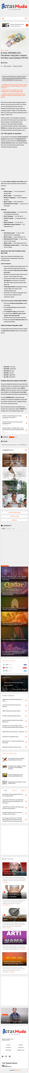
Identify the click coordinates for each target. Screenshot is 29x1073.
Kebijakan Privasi (20, 1050)
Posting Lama (14, 516)
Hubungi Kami (8, 1050)
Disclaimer (21, 1045)
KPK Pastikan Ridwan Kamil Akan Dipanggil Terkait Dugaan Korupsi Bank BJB (14, 476)
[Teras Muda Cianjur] (14, 11)
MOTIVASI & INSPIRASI (9, 753)
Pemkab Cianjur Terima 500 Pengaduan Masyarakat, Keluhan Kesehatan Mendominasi (17, 24)
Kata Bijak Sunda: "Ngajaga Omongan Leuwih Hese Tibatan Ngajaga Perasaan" (17, 767)
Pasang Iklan (8, 1047)
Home (2, 50)
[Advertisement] (14, 14)
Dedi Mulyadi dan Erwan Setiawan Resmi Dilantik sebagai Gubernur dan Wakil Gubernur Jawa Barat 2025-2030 (14, 86)
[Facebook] (2, 1056)
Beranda (14, 520)
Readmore (5, 882)
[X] (9, 1056)
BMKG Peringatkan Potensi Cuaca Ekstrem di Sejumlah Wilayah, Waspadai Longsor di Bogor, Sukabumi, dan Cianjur (14, 488)
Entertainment (5, 1014)
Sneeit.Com (17, 1070)
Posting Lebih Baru (14, 512)
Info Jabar (6, 50)
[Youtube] (6, 1056)
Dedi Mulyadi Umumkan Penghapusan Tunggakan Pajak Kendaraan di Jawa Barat (13, 462)
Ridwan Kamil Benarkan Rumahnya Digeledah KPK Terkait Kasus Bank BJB (14, 503)
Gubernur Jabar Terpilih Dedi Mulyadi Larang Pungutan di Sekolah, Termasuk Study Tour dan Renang (13, 95)
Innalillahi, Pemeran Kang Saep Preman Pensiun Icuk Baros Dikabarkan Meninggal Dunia (13, 1018)
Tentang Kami (21, 1047)
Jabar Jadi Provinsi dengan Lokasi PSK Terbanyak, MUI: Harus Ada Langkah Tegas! (12, 90)
